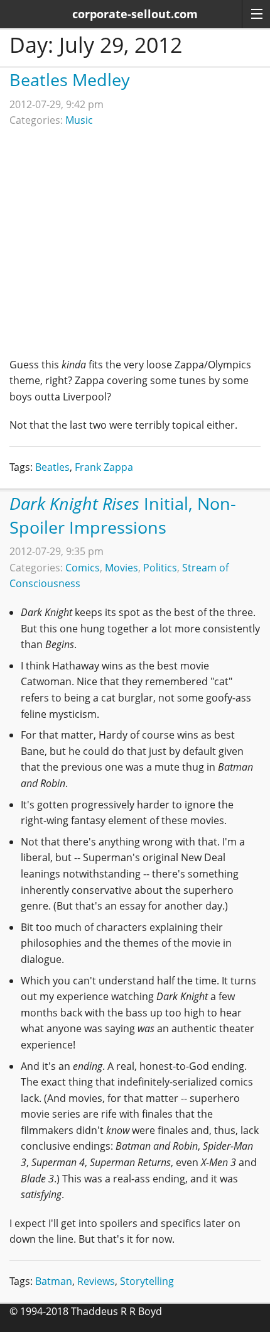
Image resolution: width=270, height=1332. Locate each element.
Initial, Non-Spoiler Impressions (122, 515)
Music (79, 120)
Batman (53, 1281)
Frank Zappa (104, 467)
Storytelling (147, 1281)
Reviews (96, 1281)
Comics (82, 568)
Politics (160, 568)
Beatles (52, 467)
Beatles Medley (69, 79)
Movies (121, 568)
